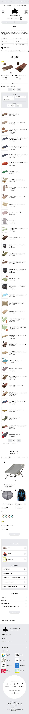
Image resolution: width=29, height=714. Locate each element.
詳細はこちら (14, 612)
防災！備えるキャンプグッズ (9, 582)
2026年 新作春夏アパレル (8, 573)
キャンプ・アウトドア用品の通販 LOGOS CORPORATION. (14, 709)
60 (13, 105)
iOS (12, 693)
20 (8, 105)
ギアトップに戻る (7, 47)
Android (17, 693)
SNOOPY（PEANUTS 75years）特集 (10, 586)
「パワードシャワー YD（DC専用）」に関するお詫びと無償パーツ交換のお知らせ (14, 1)
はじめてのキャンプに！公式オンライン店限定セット (13, 577)
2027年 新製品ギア (7, 569)
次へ (19, 89)
